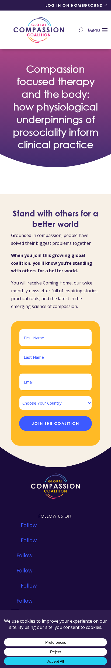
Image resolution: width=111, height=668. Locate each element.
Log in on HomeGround (74, 5)
